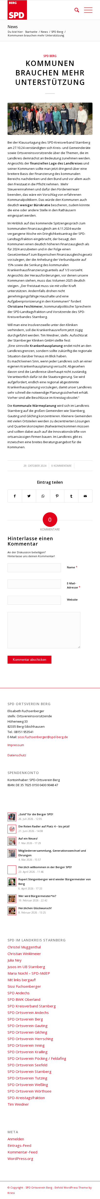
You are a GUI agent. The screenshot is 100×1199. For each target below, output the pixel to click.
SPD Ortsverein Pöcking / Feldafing (37, 1058)
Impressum (16, 745)
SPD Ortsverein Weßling (28, 1084)
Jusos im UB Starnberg (26, 966)
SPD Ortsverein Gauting (28, 1025)
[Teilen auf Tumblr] (71, 496)
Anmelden (16, 1138)
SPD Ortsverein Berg (25, 1019)
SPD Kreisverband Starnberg (32, 1005)
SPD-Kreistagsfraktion (26, 1097)
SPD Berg (50, 56)
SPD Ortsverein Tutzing (27, 1078)
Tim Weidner (18, 1104)
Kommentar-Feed (22, 1152)
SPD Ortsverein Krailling (28, 1051)
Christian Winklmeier (24, 953)
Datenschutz (17, 755)
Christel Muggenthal (24, 947)
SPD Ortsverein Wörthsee (29, 1091)
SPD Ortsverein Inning (26, 1045)
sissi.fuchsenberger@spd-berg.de (43, 737)
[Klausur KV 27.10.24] (50, 119)
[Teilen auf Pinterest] (57, 496)
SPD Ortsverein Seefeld (27, 1064)
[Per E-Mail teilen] (85, 496)
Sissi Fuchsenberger (24, 986)
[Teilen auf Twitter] (29, 496)
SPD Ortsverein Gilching (27, 1032)
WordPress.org (20, 1158)
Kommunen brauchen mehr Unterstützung (50, 72)
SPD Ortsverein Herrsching (30, 1038)
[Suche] (74, 10)
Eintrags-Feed (19, 1145)
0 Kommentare (61, 465)
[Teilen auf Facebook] (15, 496)
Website (72, 599)
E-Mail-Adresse (73, 585)
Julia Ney (15, 960)
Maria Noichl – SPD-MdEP (29, 973)
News (13, 26)
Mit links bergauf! (22, 979)
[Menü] (85, 10)
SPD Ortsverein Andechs (28, 1012)
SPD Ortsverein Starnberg (29, 1071)
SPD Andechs (19, 992)
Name (72, 567)
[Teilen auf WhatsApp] (43, 496)
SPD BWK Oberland (24, 999)
